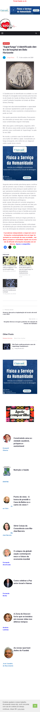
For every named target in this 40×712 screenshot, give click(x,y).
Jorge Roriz (10, 57)
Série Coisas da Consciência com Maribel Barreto (23, 528)
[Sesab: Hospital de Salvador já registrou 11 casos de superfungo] (10, 260)
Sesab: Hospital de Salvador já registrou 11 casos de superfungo (10, 267)
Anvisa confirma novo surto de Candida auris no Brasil (9, 290)
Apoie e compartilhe (23, 244)
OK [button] (35, 706)
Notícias (6, 43)
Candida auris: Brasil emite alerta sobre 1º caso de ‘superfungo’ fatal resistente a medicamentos (26, 269)
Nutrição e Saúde (21, 470)
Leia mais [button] (20, 709)
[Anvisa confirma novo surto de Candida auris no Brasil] (10, 283)
